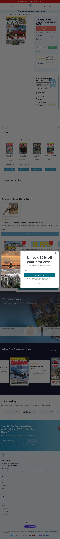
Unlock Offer (39, 275)
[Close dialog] (56, 253)
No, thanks (40, 283)
